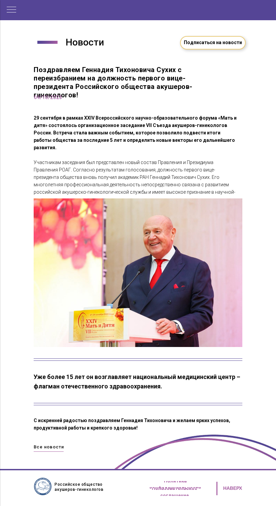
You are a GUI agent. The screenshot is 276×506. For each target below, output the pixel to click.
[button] (213, 43)
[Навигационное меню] (11, 10)
